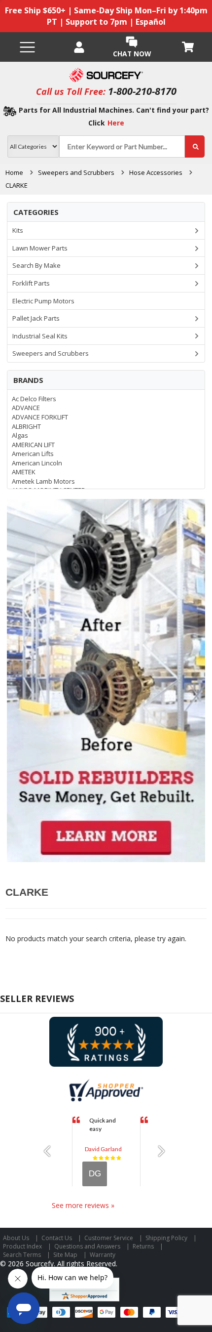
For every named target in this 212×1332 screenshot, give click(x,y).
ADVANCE (26, 407)
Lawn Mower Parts (40, 248)
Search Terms (22, 1254)
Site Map (65, 1254)
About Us (16, 1238)
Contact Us (56, 1238)
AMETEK (23, 471)
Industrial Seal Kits (40, 336)
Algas (20, 435)
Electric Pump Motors (43, 300)
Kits (17, 230)
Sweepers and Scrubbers (76, 172)
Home (14, 172)
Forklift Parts (31, 283)
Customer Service (108, 1238)
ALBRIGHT (26, 426)
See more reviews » (83, 1205)
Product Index (22, 1246)
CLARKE (16, 185)
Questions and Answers (87, 1246)
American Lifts (33, 453)
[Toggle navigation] (27, 47)
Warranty (102, 1254)
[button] (50, 1151)
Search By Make (36, 265)
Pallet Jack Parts (36, 318)
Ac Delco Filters (34, 398)
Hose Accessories (155, 172)
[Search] (195, 146)
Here (115, 122)
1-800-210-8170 (142, 91)
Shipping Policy (166, 1238)
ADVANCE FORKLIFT (40, 417)
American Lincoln (37, 462)
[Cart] (188, 47)
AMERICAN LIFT (33, 444)
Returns (143, 1246)
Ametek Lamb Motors (43, 481)
